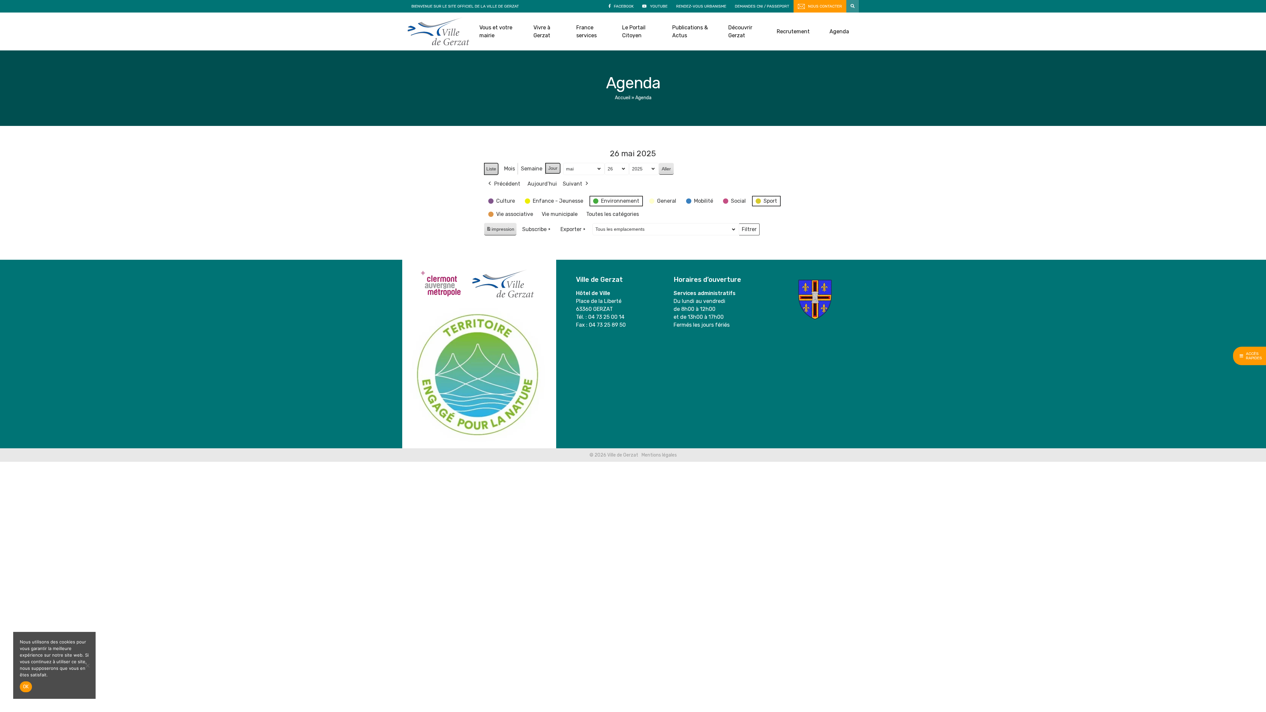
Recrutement (793, 31)
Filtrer (749, 230)
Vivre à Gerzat (541, 31)
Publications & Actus (690, 31)
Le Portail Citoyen (634, 31)
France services (586, 31)
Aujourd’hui (542, 184)
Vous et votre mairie (495, 31)
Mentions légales (659, 455)
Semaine (531, 168)
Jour (553, 168)
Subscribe (534, 229)
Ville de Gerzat (438, 31)
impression (500, 230)
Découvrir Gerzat (740, 31)
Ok (26, 687)
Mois (509, 168)
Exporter (571, 229)
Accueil (622, 98)
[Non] (87, 665)
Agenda (839, 31)
